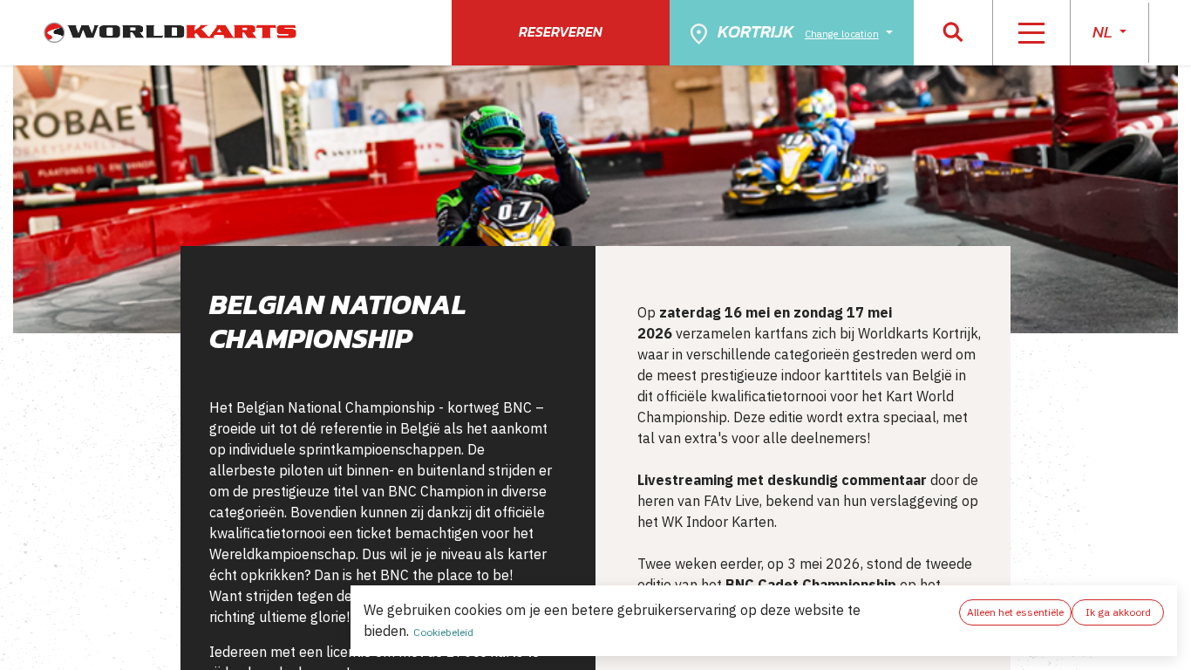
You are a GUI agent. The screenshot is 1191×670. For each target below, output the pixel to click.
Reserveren (560, 31)
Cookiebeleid (443, 632)
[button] (953, 33)
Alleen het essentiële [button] (1015, 612)
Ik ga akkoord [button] (1118, 612)
